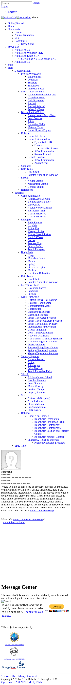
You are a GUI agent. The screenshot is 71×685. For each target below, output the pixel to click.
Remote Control (42, 154)
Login (4, 6)
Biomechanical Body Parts (41, 115)
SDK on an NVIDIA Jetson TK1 (38, 58)
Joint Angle (34, 365)
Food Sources (35, 118)
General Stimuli (36, 186)
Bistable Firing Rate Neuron (42, 299)
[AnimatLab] (8, 17)
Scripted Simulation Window (43, 174)
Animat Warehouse (25, 35)
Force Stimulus (35, 383)
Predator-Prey (35, 243)
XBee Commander (44, 151)
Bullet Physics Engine (39, 130)
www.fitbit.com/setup (14, 522)
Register (12, 11)
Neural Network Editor (33, 91)
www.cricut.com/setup (42, 510)
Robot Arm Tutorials (38, 416)
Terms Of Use (8, 676)
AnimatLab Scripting (39, 198)
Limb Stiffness (35, 237)
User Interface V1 (37, 216)
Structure (32, 82)
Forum (18, 32)
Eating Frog (34, 228)
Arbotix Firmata (49, 148)
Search (36, 2)
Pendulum (33, 291)
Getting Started (16, 23)
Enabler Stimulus (37, 380)
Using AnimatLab (30, 195)
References (27, 189)
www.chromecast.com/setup (28, 519)
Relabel (32, 103)
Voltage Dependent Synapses (43, 353)
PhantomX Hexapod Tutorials (43, 439)
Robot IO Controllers (39, 139)
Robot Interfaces (36, 136)
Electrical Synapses (38, 314)
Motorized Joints (36, 258)
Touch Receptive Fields (40, 371)
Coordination (34, 308)
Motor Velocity (35, 386)
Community (14, 29)
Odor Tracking (35, 368)
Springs (32, 293)
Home (11, 26)
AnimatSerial (41, 163)
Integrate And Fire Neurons (42, 326)
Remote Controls (36, 157)
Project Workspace (31, 73)
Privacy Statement (27, 676)
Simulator (26, 166)
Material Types (35, 127)
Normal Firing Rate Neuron (42, 341)
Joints (31, 121)
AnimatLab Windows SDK (29, 52)
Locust (31, 240)
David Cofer (27, 43)
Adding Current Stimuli (40, 377)
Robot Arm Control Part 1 (47, 424)
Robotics (25, 133)
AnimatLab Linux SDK (27, 55)
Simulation (33, 85)
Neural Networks (30, 296)
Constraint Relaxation (39, 273)
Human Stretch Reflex (39, 234)
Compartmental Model (39, 305)
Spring (31, 264)
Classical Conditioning (39, 302)
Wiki (17, 38)
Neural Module (36, 401)
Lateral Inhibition (37, 329)
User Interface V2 (37, 213)
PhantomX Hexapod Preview (49, 442)
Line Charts (34, 204)
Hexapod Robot (36, 231)
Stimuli (25, 177)
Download (13, 46)
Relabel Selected (36, 106)
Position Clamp (36, 389)
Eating (31, 362)
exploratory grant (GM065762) (14, 659)
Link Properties (36, 100)
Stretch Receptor (36, 267)
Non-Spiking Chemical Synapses (45, 338)
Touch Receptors (36, 249)
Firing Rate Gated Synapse (42, 317)
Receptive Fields (36, 124)
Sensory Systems (30, 356)
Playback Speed (36, 88)
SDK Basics (34, 410)
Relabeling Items (36, 210)
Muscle (31, 261)
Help (10, 67)
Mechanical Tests (30, 285)
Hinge (31, 255)
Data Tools (27, 168)
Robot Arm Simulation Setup (49, 421)
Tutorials (19, 192)
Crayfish (32, 225)
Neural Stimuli (35, 180)
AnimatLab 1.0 (22, 61)
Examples (26, 219)
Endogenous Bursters (39, 311)
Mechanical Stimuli (38, 183)
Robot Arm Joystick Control (49, 436)
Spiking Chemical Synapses (42, 350)
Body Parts (27, 252)
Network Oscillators (38, 335)
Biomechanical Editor (32, 112)
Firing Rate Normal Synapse (42, 323)
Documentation (23, 70)
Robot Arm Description (46, 418)
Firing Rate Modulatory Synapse (45, 320)
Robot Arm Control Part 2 (47, 427)
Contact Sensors (36, 359)
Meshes (32, 270)
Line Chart (33, 171)
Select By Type (36, 109)
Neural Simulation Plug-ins (42, 94)
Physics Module (36, 404)
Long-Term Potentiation (40, 332)
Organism (33, 79)
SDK (24, 395)
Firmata (38, 145)
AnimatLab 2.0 (22, 49)
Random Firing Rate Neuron (43, 347)
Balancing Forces (37, 288)
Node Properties (36, 97)
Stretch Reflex (35, 246)
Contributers (21, 41)
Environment (34, 76)
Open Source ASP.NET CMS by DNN (21, 682)
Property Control (36, 344)
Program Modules (37, 407)
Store (10, 64)
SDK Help (20, 445)
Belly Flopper (35, 222)
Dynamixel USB (43, 142)
